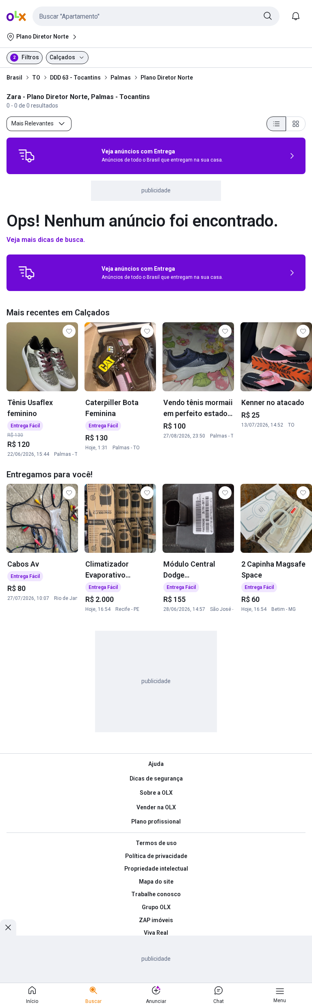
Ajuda (156, 764)
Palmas (120, 77)
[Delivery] (26, 155)
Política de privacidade (156, 856)
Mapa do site (156, 881)
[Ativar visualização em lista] (276, 123)
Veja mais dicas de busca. (45, 240)
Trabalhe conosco (156, 894)
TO (36, 77)
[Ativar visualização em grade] (296, 123)
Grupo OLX (156, 907)
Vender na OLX (156, 807)
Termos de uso (156, 843)
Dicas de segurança (156, 778)
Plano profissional (156, 821)
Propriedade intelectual (156, 868)
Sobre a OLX (156, 792)
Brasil (14, 77)
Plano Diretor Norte (167, 77)
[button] (156, 16)
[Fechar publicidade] (8, 927)
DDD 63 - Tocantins (75, 77)
